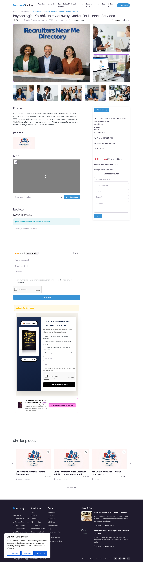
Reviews (19, 209)
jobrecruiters (24, 12)
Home (15, 12)
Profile (17, 108)
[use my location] (61, 197)
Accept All (41, 553)
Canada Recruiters (22, 530)
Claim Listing (101, 110)
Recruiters (41, 4)
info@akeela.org (108, 143)
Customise (14, 553)
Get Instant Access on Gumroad (63, 413)
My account (52, 520)
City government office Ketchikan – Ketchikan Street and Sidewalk (33, 480)
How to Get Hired (54, 545)
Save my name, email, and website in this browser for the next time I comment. (44, 281)
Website (100, 148)
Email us (18, 523)
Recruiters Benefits (22, 526)
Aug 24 (98, 554)
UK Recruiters (20, 533)
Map (16, 156)
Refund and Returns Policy (55, 541)
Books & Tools (89, 5)
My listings (51, 526)
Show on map (78, 20)
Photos (18, 133)
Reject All (27, 553)
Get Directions (72, 197)
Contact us (35, 526)
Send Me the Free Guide (59, 392)
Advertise (51, 4)
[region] (27, 545)
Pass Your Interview (55, 549)
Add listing (124, 5)
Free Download (53, 533)
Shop (49, 536)
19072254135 (108, 138)
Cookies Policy (36, 533)
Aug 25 (98, 533)
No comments (109, 533)
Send (98, 225)
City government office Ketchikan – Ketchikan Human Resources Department (109, 482)
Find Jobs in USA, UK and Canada (67, 5)
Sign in (110, 5)
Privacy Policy (49, 378)
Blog (103, 4)
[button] (111, 159)
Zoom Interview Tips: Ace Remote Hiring (110, 520)
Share (128, 20)
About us (34, 523)
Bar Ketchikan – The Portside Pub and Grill (69, 480)
